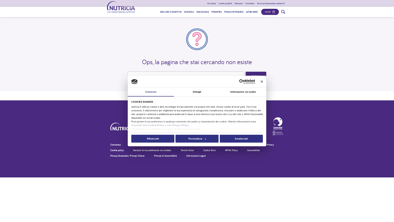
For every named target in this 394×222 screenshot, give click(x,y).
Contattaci (115, 144)
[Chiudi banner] (262, 82)
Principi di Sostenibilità (165, 155)
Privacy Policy (180, 125)
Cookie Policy (156, 125)
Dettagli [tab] (197, 91)
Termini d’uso (187, 150)
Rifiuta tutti (153, 138)
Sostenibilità (253, 150)
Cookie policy (117, 150)
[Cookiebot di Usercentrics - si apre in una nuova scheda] (241, 81)
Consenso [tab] (150, 91)
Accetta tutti (241, 138)
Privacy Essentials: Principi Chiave (127, 155)
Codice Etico (209, 150)
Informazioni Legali (196, 155)
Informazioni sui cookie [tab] (243, 91)
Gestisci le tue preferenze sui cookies (152, 150)
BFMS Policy (231, 150)
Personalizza (195, 138)
